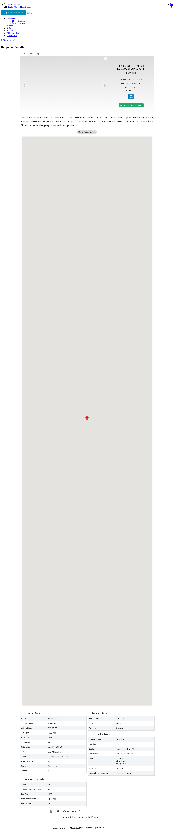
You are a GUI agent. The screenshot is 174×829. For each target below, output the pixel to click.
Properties (11, 18)
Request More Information (131, 105)
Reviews (10, 30)
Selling (10, 28)
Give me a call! (9, 40)
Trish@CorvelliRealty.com (19, 7)
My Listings (19, 21)
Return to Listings (31, 53)
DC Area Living (14, 33)
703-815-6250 (13, 4)
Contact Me (12, 35)
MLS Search (19, 23)
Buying (10, 26)
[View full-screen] (105, 58)
